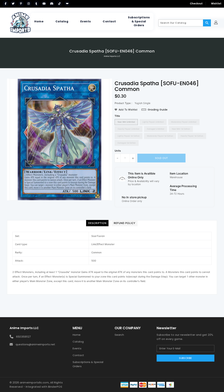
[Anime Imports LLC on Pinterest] (21, 3)
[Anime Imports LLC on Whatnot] (67, 3)
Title (117, 115)
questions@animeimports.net (35, 344)
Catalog (78, 341)
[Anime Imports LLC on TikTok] (59, 3)
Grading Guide (158, 109)
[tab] (97, 223)
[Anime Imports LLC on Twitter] (13, 3)
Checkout (196, 3)
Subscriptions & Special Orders (88, 364)
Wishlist (216, 3)
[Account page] (216, 23)
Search (119, 335)
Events (77, 348)
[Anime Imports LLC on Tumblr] (36, 3)
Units (118, 150)
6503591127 (23, 336)
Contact (78, 355)
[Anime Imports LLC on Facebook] (5, 3)
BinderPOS (55, 387)
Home (76, 335)
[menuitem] (38, 21)
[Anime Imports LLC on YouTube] (44, 3)
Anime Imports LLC (112, 56)
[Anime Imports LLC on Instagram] (28, 3)
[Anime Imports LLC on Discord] (51, 3)
